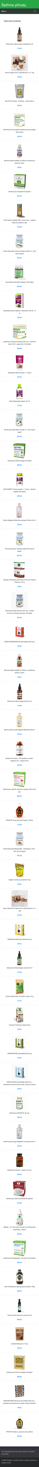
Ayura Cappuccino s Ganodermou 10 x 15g (19, 72)
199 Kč (19, 1348)
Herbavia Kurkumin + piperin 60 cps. (19, 1170)
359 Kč (19, 1234)
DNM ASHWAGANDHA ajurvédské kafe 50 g (19, 642)
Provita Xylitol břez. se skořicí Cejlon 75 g (19, 996)
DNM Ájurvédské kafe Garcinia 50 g (19, 939)
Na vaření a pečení (21, 1451)
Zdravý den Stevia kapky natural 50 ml (19, 968)
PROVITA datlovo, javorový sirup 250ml (19, 1432)
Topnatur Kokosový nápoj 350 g (19, 1025)
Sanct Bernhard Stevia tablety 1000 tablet (19, 282)
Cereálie (31, 1451)
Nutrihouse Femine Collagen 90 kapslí (19, 1372)
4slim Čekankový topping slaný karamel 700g (19, 1286)
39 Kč (20, 586)
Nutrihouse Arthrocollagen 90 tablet (19, 461)
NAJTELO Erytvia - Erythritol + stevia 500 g (19, 101)
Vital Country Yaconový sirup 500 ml (19, 1315)
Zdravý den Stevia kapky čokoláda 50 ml (19, 44)
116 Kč (19, 825)
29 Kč (20, 884)
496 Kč (19, 796)
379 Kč (19, 765)
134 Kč (19, 227)
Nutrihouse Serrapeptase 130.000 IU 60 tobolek (19, 1258)
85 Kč (20, 1029)
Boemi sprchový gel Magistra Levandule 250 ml (19, 1141)
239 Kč (19, 1291)
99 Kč (20, 167)
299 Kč (19, 465)
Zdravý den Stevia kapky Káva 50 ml (19, 701)
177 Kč (19, 405)
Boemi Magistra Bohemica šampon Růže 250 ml (19, 520)
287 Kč (19, 196)
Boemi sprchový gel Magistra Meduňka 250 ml (19, 730)
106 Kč (19, 1436)
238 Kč (19, 286)
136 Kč (19, 317)
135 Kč (19, 377)
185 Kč (19, 1117)
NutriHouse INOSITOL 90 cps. (19, 1113)
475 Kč (19, 1203)
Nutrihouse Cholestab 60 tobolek (20, 191)
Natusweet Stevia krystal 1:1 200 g (19, 373)
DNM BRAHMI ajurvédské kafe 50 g (19, 1053)
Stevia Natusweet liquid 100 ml (19, 401)
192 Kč (19, 136)
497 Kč (19, 258)
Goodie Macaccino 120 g (19, 1344)
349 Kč (19, 496)
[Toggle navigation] (34, 11)
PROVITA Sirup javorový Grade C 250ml (19, 820)
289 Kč (19, 1319)
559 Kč (19, 348)
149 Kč (19, 77)
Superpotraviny (9, 1451)
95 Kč (20, 646)
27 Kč (20, 1001)
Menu (4, 11)
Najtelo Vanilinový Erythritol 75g (19, 880)
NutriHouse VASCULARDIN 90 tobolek (19, 1198)
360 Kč (19, 1262)
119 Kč (19, 48)
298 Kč (19, 1377)
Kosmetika (5, 1454)
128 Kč (19, 524)
